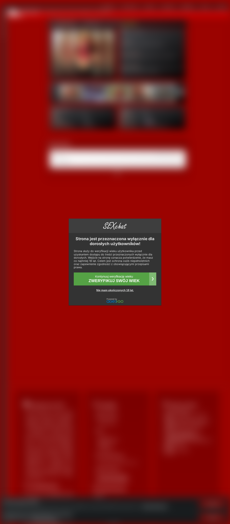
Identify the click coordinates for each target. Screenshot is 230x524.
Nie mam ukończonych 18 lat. (115, 290)
